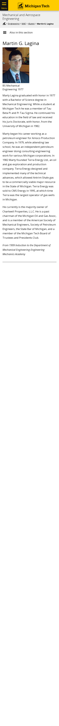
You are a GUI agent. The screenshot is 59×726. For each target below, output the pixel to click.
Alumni (31, 23)
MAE (24, 23)
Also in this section (21, 32)
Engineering (13, 23)
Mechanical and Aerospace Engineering (21, 17)
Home (4, 23)
